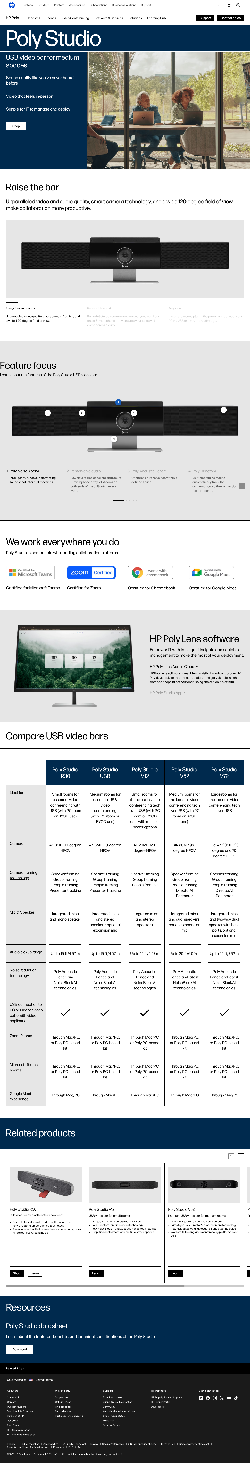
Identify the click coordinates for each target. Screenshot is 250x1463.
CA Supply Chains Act (74, 1444)
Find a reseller (63, 1406)
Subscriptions (98, 5)
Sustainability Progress (20, 1411)
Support (146, 5)
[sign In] (238, 5)
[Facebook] (208, 1398)
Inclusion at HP (15, 1416)
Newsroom (13, 1420)
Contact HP (13, 1397)
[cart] (229, 5)
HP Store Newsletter (18, 1430)
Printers (59, 5)
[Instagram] (215, 1398)
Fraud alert (109, 1420)
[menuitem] (27, 5)
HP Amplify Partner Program (166, 1397)
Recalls (11, 1444)
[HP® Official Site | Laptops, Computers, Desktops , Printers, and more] (11, 5)
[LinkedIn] (201, 1398)
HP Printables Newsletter (21, 1434)
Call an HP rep (63, 1402)
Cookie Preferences (113, 1444)
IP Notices (58, 1447)
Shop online (61, 1397)
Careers (11, 1402)
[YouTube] (229, 1398)
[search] (219, 5)
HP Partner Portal (160, 1402)
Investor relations (17, 1406)
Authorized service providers (119, 1411)
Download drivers (112, 1397)
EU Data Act (74, 1447)
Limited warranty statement (194, 1444)
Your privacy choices (145, 1444)
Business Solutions (124, 5)
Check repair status (114, 1416)
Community (109, 1406)
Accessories (77, 5)
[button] (242, 486)
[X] (222, 1398)
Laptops (28, 5)
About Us (12, 1390)
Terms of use (168, 1444)
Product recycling (29, 1444)
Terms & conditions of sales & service (28, 1447)
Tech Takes (13, 1425)
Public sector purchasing (69, 1416)
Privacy (94, 1444)
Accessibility (50, 1444)
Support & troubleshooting (117, 1402)
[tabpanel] (43, 312)
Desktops (44, 5)
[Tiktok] (236, 1398)
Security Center (111, 1425)
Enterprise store (64, 1411)
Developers (157, 1406)
